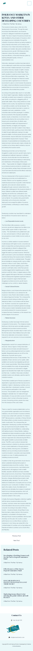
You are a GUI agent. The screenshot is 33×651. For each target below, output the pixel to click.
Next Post (16, 540)
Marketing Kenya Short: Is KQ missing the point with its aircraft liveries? (16, 596)
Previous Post (16, 536)
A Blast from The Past (9, 24)
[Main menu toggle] (29, 3)
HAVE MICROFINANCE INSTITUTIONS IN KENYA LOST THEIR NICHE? (15, 582)
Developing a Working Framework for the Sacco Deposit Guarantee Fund (16, 557)
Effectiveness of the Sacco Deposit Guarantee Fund (14, 570)
